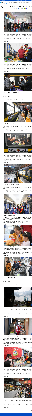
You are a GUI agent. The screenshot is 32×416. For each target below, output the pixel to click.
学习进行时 (9, 2)
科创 (24, 2)
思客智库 (19, 2)
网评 (15, 2)
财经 (14, 2)
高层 (10, 2)
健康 (29, 2)
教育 (22, 2)
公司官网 (5, 2)
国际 (13, 2)
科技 (23, 2)
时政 (11, 2)
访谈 (31, 2)
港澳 (16, 2)
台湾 (17, 2)
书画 (28, 2)
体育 (26, 2)
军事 (30, 2)
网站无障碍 (29, 0)
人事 (12, 2)
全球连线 (21, 2)
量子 (25, 2)
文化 (27, 2)
